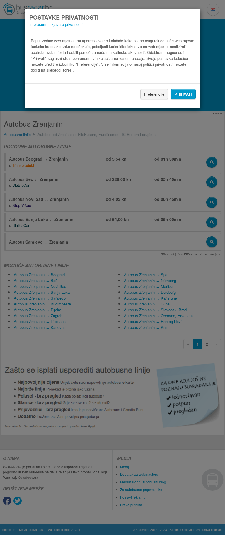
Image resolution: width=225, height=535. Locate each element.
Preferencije (154, 94)
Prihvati (183, 94)
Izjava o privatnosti (66, 24)
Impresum (37, 24)
